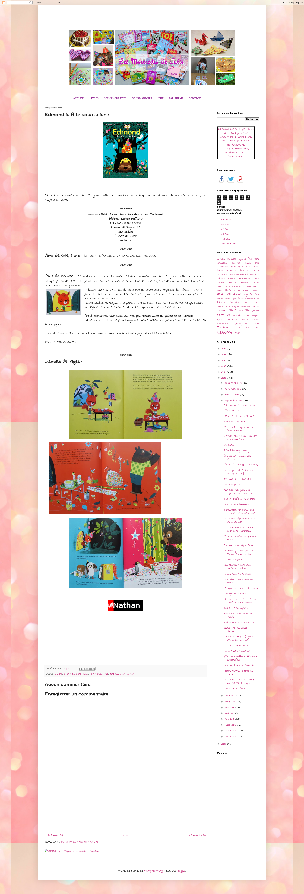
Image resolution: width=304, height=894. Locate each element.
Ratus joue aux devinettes (239, 622)
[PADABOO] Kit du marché (239, 499)
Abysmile (242, 259)
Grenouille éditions (241, 286)
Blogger (181, 871)
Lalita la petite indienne (237, 651)
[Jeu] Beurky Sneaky (236, 450)
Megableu (222, 310)
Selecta (255, 319)
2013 (224, 378)
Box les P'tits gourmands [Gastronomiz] (238, 429)
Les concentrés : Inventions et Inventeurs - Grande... (240, 529)
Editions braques (226, 278)
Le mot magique (233, 559)
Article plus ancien (195, 835)
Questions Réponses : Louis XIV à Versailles (239, 520)
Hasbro (255, 290)
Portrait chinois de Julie (237, 645)
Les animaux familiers (236, 504)
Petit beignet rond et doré (239, 416)
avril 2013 (230, 719)
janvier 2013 (232, 737)
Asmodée (235, 263)
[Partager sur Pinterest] (94, 669)
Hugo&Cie (248, 294)
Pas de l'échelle (241, 315)
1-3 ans (225, 224)
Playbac (255, 315)
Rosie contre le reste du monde (238, 615)
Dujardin (240, 275)
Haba (219, 290)
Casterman (222, 267)
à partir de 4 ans (72, 674)
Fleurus (232, 283)
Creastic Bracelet (238, 271)
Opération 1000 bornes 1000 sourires (239, 581)
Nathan (130, 674)
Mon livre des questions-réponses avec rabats (238, 491)
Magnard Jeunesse (241, 306)
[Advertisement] (126, 803)
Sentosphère (223, 323)
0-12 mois (226, 220)
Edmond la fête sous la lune (240, 405)
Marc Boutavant (117, 674)
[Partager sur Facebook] (90, 669)
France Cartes (250, 283)
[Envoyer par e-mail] (80, 669)
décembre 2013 (234, 383)
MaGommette (223, 306)
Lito (257, 302)
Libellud (247, 302)
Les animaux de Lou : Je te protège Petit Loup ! (239, 681)
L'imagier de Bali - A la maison (241, 588)
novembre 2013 (233, 389)
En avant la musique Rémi (238, 545)
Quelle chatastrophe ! (236, 608)
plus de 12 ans (229, 243)
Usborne (225, 332)
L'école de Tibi (232, 411)
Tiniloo (256, 324)
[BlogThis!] (84, 669)
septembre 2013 (234, 400)
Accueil (125, 835)
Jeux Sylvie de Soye (235, 298)
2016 (224, 360)
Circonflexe (235, 267)
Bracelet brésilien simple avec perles (241, 538)
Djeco (232, 275)
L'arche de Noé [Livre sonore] (241, 465)
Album (85, 674)
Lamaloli (251, 298)
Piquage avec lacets (235, 594)
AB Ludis (231, 259)
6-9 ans (225, 234)
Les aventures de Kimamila (239, 665)
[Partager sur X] (87, 669)
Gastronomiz (223, 286)
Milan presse (252, 310)
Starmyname (241, 324)
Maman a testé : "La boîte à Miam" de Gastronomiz (240, 601)
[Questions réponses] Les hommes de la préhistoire (239, 511)
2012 (224, 744)
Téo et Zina (247, 328)
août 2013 (230, 696)
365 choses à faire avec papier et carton (238, 566)
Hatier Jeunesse (229, 294)
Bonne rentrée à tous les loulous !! (238, 672)
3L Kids (221, 259)
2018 (224, 349)
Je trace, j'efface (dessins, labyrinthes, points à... (239, 552)
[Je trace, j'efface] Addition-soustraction (240, 658)
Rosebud (246, 319)
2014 (224, 372)
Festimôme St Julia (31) (237, 479)
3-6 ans (58, 674)
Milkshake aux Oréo (234, 422)
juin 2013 (230, 707)
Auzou (247, 263)
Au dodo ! (229, 445)
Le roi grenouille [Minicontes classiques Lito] (239, 472)
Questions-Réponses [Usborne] (235, 629)
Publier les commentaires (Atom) (79, 842)
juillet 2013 (231, 702)
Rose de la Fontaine (228, 320)
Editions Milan (252, 275)
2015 (224, 366)
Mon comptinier (232, 484)
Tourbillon (223, 327)
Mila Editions (236, 310)
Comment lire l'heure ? (236, 688)
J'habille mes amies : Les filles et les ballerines (240, 437)
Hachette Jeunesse (237, 290)
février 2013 (232, 731)
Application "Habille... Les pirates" (237, 457)
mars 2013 (231, 725)
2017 (224, 354)
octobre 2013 (232, 395)
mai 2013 (230, 713)
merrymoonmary (153, 871)
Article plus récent (56, 835)
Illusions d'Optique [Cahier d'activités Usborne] (238, 638)
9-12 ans (225, 239)
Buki (257, 263)
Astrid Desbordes (99, 674)
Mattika (255, 306)
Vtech (237, 333)
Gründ (256, 286)
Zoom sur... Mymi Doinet (238, 574)
